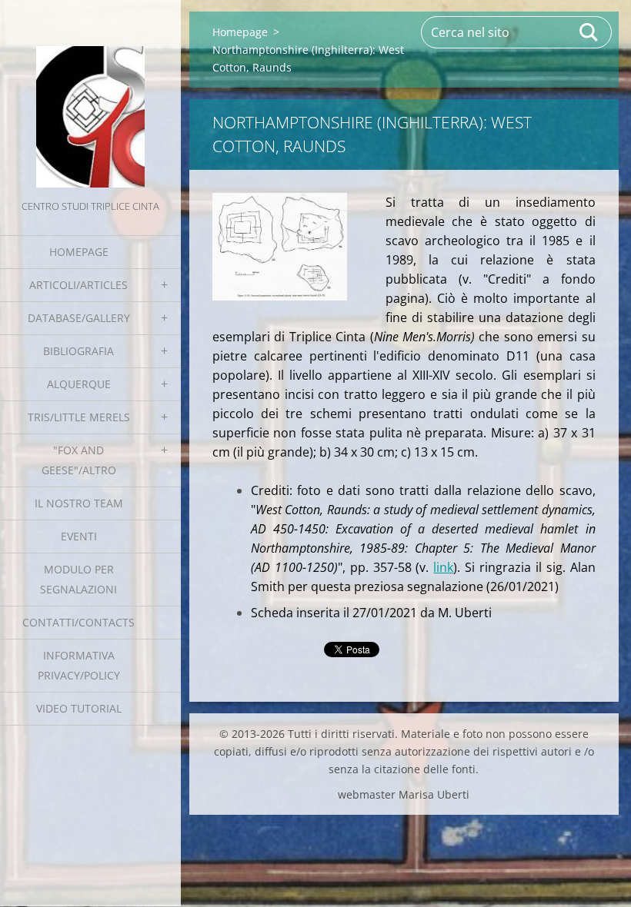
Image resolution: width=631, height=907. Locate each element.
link (443, 567)
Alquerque (79, 384)
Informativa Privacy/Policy (79, 665)
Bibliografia (78, 351)
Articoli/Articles (78, 284)
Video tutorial (79, 708)
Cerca (589, 32)
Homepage (79, 251)
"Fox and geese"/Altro (79, 460)
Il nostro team (79, 503)
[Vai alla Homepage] (90, 98)
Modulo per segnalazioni (78, 579)
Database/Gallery (79, 318)
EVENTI (79, 536)
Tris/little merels (79, 417)
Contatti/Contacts (78, 622)
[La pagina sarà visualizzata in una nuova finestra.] (279, 247)
